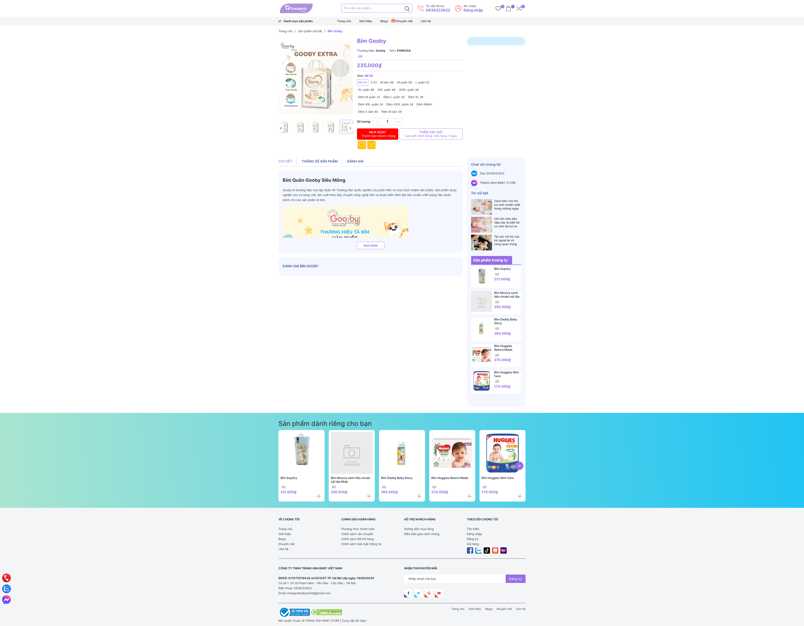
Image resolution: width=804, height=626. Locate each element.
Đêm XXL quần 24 (370, 104)
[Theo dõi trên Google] (429, 593)
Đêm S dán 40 (368, 111)
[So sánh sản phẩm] (518, 8)
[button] (281, 128)
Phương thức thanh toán (358, 529)
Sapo (363, 620)
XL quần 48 (366, 89)
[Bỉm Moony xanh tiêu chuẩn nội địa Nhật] (481, 301)
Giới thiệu (365, 21)
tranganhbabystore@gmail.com (308, 593)
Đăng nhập (473, 10)
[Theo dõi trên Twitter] (418, 593)
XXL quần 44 (387, 89)
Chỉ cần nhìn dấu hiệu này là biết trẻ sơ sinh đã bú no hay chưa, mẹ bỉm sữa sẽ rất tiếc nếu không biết (507, 222)
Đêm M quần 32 (369, 97)
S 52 (374, 82)
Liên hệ (426, 21)
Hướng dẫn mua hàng (419, 529)
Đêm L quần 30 (394, 97)
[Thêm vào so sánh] (371, 145)
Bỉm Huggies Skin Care (498, 478)
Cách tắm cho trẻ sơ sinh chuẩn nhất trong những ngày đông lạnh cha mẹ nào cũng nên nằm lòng (507, 204)
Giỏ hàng (473, 544)
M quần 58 (404, 82)
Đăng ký (472, 539)
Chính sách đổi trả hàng (357, 539)
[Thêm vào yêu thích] (362, 145)
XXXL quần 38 (409, 89)
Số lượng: (364, 121)
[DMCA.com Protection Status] (326, 612)
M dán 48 (387, 82)
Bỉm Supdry (502, 268)
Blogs (384, 21)
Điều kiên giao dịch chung (421, 534)
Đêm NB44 (424, 104)
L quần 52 (422, 82)
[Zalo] (6, 588)
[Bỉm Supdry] (481, 277)
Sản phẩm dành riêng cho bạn (325, 424)
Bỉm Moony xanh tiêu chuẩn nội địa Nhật (506, 296)
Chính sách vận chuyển (357, 534)
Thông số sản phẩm (320, 161)
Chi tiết (285, 161)
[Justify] (407, 8)
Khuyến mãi (404, 21)
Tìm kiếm (473, 529)
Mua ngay (378, 134)
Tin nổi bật (479, 193)
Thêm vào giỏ (431, 134)
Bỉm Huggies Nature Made (503, 347)
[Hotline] (6, 578)
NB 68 (362, 82)
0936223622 (438, 10)
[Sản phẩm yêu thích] (498, 8)
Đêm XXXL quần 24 (400, 104)
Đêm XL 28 (415, 97)
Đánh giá (355, 161)
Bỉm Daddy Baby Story (396, 478)
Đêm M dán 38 (391, 111)
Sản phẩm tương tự (490, 260)
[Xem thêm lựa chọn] (319, 496)
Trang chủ (344, 21)
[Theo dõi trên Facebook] (408, 593)
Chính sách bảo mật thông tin (361, 544)
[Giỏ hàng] (508, 8)
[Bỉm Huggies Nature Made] (481, 354)
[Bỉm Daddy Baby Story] (481, 327)
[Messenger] (6, 599)
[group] (315, 77)
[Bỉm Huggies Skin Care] (481, 380)
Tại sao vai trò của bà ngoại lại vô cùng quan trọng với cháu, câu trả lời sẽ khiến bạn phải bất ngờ (507, 240)
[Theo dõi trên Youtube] (439, 593)
